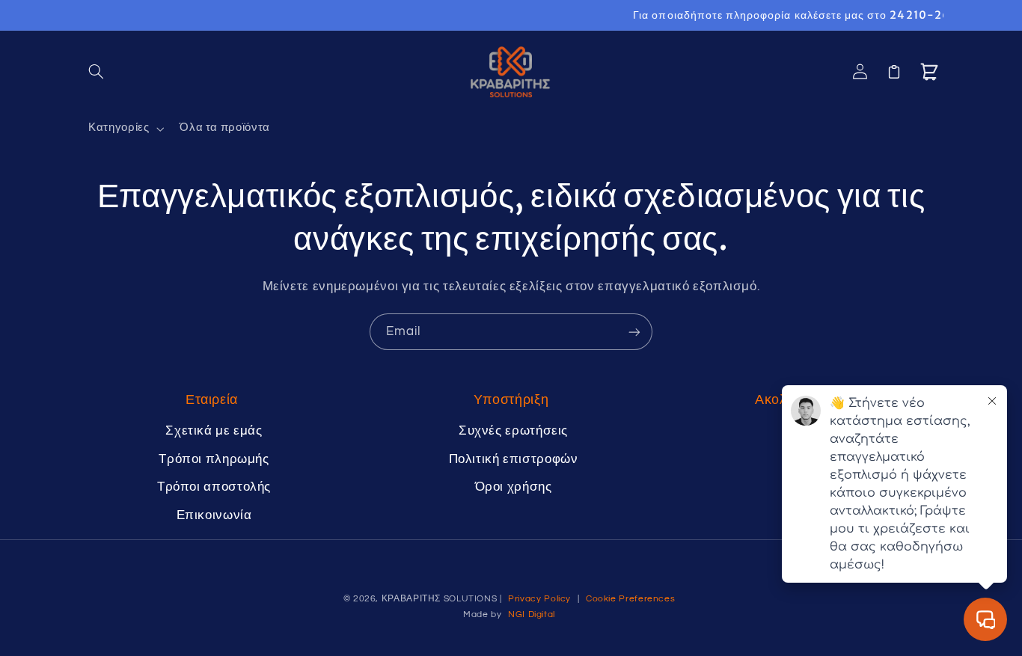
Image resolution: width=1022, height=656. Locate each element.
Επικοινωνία (214, 515)
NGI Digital (531, 614)
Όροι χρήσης (513, 487)
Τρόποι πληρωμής (214, 459)
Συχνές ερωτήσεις (513, 431)
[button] (96, 72)
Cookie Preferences (630, 599)
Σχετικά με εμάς (213, 431)
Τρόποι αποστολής (214, 487)
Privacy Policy (539, 599)
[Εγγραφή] (634, 331)
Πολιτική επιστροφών (513, 459)
